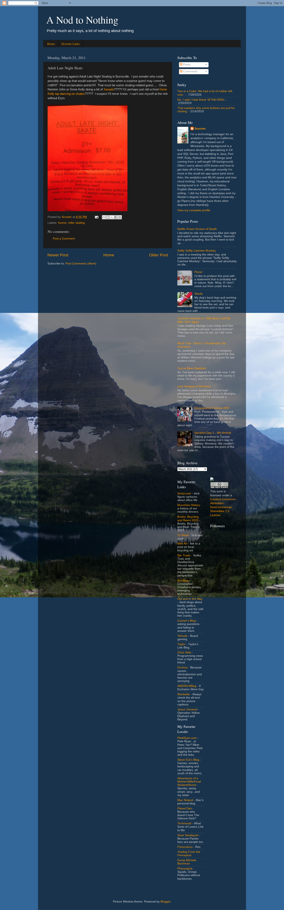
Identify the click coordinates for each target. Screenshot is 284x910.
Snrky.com (184, 493)
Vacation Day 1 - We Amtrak (212, 432)
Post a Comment (64, 238)
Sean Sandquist (187, 835)
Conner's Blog (186, 620)
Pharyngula (184, 868)
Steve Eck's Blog (188, 759)
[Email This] (104, 217)
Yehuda (182, 635)
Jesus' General (187, 709)
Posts (186, 64)
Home (51, 44)
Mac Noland (185, 800)
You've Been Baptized (191, 368)
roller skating (76, 222)
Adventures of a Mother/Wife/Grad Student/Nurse (189, 782)
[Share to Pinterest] (120, 217)
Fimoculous (185, 846)
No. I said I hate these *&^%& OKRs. (201, 99)
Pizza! (198, 272)
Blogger (165, 901)
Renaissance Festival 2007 (212, 408)
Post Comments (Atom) (80, 263)
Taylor (181, 644)
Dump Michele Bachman (186, 862)
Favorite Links (71, 44)
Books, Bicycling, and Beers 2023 (188, 518)
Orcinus (182, 667)
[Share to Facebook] (116, 217)
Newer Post (57, 255)
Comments (190, 71)
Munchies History (188, 505)
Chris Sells (184, 652)
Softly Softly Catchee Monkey (196, 250)
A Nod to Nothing (82, 19)
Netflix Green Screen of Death (197, 229)
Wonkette (183, 694)
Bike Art (182, 543)
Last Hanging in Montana (193, 386)
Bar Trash (183, 555)
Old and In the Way (190, 598)
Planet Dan (184, 808)
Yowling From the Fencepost (188, 853)
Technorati (184, 823)
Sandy (198, 293)
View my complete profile (193, 210)
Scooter (200, 128)
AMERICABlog (186, 686)
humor (62, 222)
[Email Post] (96, 217)
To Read (183, 535)
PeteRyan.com (187, 738)
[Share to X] (112, 217)
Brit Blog (182, 580)
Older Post (158, 255)
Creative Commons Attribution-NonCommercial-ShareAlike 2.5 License (223, 507)
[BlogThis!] (108, 217)
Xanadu (109, 89)
